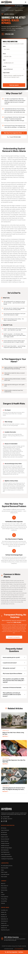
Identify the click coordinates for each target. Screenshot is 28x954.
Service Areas (4, 890)
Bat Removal (4, 832)
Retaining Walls (4, 867)
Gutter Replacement (5, 854)
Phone (4, 53)
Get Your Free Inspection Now (13, 133)
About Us (3, 883)
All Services (3, 828)
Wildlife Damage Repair (6, 847)
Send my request (14, 85)
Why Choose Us (4, 885)
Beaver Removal (4, 841)
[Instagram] (6, 821)
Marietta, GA (4, 916)
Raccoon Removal (5, 839)
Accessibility (4, 901)
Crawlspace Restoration (6, 856)
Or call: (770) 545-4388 (15, 137)
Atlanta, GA (3, 912)
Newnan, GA (4, 927)
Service (4, 66)
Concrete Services (5, 874)
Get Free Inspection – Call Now (15, 952)
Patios (2, 870)
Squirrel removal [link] (19, 10)
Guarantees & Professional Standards (12, 687)
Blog (2, 892)
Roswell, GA (3, 914)
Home (2, 10)
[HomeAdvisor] (1, 821)
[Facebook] (4, 821)
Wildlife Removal (9, 10)
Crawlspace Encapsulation (7, 858)
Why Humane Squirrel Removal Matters (12, 673)
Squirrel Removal (5, 830)
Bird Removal (4, 834)
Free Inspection (4, 896)
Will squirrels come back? (9, 668)
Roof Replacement (5, 852)
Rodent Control (4, 836)
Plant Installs (4, 876)
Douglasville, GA (4, 925)
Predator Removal (5, 843)
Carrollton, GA (4, 910)
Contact (3, 894)
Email (4, 60)
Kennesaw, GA (4, 921)
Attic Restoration (5, 850)
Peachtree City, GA (5, 930)
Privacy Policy (4, 898)
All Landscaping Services (6, 865)
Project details (6, 72)
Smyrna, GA (3, 923)
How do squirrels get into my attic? (11, 657)
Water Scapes (4, 872)
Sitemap (3, 903)
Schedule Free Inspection (14, 637)
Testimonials (4, 888)
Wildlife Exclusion (5, 845)
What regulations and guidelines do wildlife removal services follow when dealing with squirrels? (13, 680)
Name (4, 46)
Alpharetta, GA (4, 919)
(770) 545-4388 (9, 34)
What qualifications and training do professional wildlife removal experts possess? (12, 694)
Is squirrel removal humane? (10, 662)
